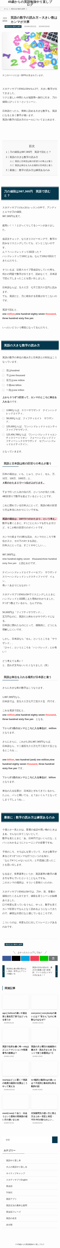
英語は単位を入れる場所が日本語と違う (34, 165)
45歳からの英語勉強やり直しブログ (30, 3)
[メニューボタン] (3, 3)
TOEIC (9, 1192)
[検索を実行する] (55, 1139)
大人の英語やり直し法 (16, 1167)
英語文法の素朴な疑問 (13, 26)
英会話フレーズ (13, 1212)
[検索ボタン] (57, 3)
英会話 (9, 1186)
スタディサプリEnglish (16, 1180)
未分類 (9, 1225)
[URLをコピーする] (53, 958)
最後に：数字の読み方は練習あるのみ (30, 170)
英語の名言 (11, 1218)
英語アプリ (11, 1199)
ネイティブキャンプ (15, 1173)
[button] (6, 958)
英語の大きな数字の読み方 (24, 157)
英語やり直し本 (13, 1160)
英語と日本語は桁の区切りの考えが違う (34, 161)
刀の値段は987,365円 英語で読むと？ (30, 151)
